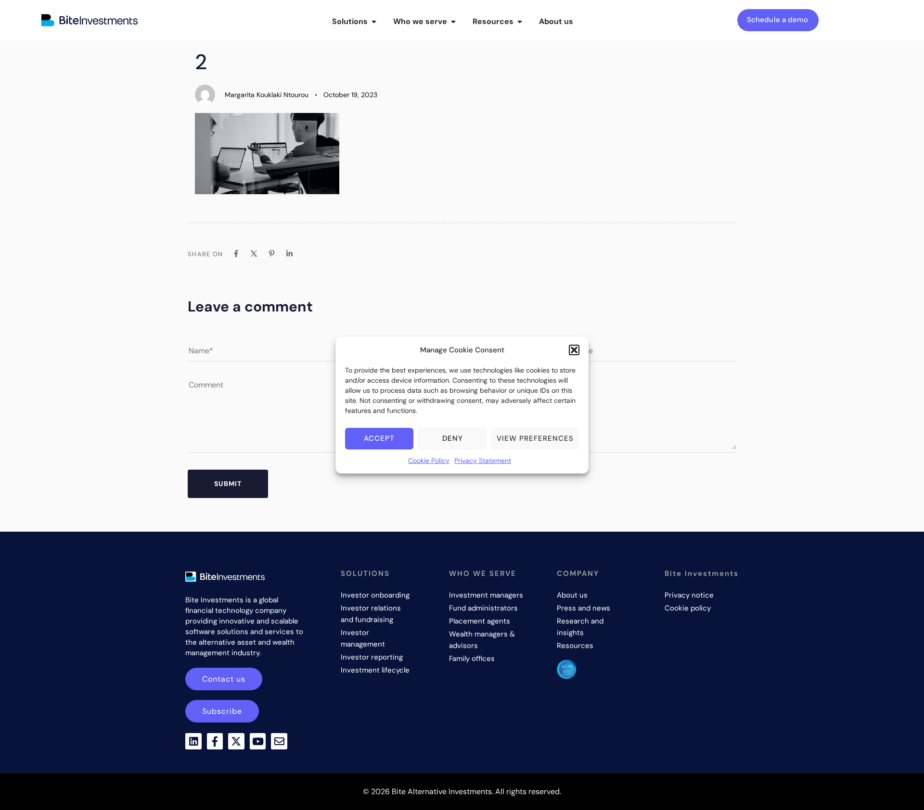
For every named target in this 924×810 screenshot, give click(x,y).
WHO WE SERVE (482, 573)
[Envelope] (279, 741)
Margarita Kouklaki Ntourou (266, 94)
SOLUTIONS (365, 573)
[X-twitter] (236, 741)
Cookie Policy (428, 460)
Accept (379, 438)
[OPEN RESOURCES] (520, 21)
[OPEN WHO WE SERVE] (453, 21)
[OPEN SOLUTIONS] (374, 21)
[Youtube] (258, 741)
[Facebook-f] (215, 741)
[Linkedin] (193, 741)
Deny (452, 438)
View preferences (535, 438)
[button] (574, 350)
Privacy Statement (482, 460)
